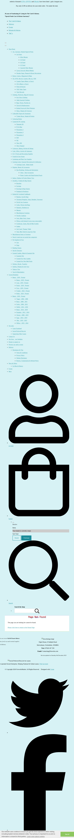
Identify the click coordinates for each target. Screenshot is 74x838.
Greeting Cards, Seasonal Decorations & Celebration (27, 162)
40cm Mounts (24, 57)
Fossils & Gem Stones (19, 156)
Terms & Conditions (21, 352)
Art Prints (19, 54)
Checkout (26, 538)
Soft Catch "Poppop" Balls (23, 229)
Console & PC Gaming (19, 121)
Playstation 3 (19, 132)
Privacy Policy (20, 355)
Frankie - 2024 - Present (23, 291)
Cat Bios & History (18, 366)
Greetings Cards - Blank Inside (24, 164)
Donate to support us (14, 342)
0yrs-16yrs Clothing (21, 97)
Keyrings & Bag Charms (23, 189)
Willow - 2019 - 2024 (22, 323)
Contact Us (12, 336)
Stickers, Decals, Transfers (20, 264)
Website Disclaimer (21, 358)
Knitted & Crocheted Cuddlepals (21, 194)
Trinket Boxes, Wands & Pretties (25, 116)
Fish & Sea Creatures (22, 202)
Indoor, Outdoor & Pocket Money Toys (23, 178)
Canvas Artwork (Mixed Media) (25, 70)
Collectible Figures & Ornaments (22, 113)
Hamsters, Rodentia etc (22, 207)
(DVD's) (23, 1)
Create (52, 669)
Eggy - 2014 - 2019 (21, 318)
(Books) (31, 1)
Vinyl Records (20, 92)
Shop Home (12, 49)
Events (10, 369)
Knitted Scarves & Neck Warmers (25, 108)
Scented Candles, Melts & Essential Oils (23, 253)
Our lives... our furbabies (15, 339)
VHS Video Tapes (21, 89)
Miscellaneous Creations (22, 213)
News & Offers (13, 363)
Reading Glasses (17, 248)
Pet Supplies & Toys (18, 240)
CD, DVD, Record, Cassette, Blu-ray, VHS (24, 78)
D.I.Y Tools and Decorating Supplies (23, 154)
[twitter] (39, 732)
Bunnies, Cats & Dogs (22, 197)
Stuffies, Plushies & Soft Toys (21, 266)
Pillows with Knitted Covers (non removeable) (29, 221)
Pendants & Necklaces (22, 191)
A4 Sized (22, 62)
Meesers (18, 210)
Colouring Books (17, 119)
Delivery (11, 347)
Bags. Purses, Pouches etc (23, 103)
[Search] (37, 611)
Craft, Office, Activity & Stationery (22, 151)
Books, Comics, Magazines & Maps (22, 76)
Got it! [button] (67, 834)
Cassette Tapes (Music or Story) (25, 81)
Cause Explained (17, 328)
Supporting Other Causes (19, 334)
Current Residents (13, 275)
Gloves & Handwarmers (22, 105)
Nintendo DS (20, 124)
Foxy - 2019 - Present (22, 288)
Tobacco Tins (16, 269)
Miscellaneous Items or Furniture (22, 234)
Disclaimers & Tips (18, 350)
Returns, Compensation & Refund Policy (27, 361)
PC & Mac (19, 127)
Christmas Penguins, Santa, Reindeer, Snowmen (29, 199)
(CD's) (18, 1)
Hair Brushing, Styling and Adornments (27, 170)
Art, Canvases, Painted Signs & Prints (23, 52)
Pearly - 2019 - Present (22, 285)
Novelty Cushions (21, 215)
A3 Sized (22, 60)
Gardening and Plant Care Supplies (22, 159)
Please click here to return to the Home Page (21, 627)
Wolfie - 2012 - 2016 (22, 307)
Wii (17, 140)
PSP (17, 138)
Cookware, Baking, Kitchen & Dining (23, 148)
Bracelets (18, 183)
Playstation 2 (19, 129)
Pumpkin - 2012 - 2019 (22, 312)
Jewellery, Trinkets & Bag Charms (22, 181)
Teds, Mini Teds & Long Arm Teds (26, 232)
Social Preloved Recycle (19, 331)
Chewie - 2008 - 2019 (22, 315)
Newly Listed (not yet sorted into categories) (25, 237)
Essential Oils (20, 256)
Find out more (44, 664)
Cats (17, 242)
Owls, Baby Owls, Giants (23, 218)
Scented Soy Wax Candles (23, 258)
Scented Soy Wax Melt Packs (24, 261)
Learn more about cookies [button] (36, 836)
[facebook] (39, 830)
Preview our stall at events (16, 344)
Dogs (17, 245)
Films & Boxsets (20, 87)
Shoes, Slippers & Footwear (24, 111)
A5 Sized (22, 65)
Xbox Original (20, 146)
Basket (17, 538)
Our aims (11, 326)
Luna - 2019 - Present (22, 283)
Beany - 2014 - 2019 (22, 309)
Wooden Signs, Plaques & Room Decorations (28, 73)
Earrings (18, 186)
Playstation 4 (19, 135)
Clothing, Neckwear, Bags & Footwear (23, 95)
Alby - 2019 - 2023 (21, 320)
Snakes (18, 226)
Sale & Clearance (17, 250)
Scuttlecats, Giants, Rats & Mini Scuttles (27, 224)
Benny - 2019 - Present (19, 277)
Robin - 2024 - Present (22, 293)
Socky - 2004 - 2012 (22, 304)
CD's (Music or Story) (22, 84)
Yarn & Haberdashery (18, 272)
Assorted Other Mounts (26, 68)
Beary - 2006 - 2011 (21, 301)
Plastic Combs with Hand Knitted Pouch (31, 175)
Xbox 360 (19, 143)
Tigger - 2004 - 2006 (22, 299)
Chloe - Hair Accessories (27, 172)
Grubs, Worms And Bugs (23, 205)
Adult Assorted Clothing (23, 100)
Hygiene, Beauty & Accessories (21, 167)
